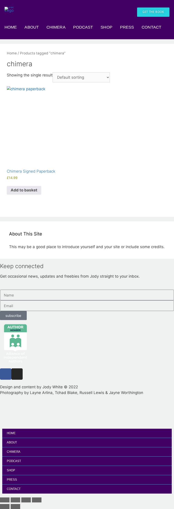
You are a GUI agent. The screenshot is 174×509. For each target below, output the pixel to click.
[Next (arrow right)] (15, 506)
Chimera (55, 27)
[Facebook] (5, 374)
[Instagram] (17, 374)
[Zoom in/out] (5, 499)
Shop (106, 27)
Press (127, 27)
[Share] (26, 499)
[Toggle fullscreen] (15, 499)
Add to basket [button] (24, 190)
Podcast (83, 27)
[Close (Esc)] (36, 499)
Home (11, 27)
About (31, 27)
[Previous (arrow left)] (5, 506)
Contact (151, 27)
